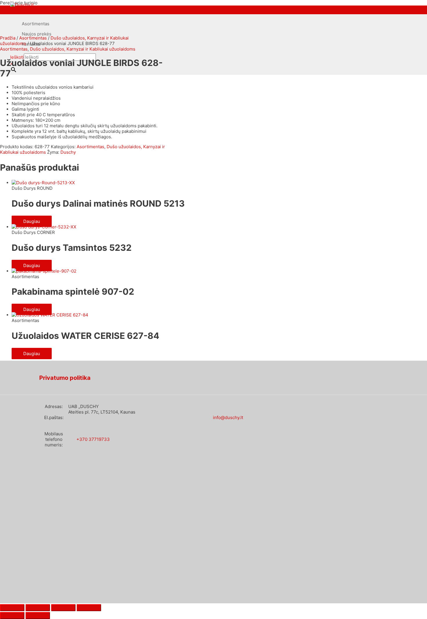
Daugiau (31, 221)
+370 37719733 (93, 439)
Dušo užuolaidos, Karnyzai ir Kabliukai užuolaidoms (82, 49)
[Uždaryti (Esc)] (89, 607)
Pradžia (7, 38)
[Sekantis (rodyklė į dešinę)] (38, 615)
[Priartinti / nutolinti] (12, 607)
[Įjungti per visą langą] (38, 607)
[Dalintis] (63, 607)
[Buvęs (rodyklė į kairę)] (12, 615)
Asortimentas (35, 23)
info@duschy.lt (228, 417)
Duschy (68, 152)
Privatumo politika (65, 377)
